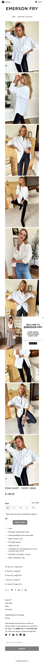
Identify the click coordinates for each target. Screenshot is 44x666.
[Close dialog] (43, 317)
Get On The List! (33, 343)
